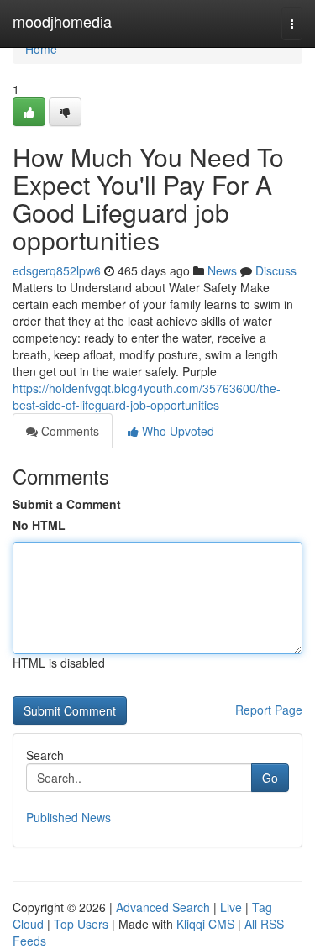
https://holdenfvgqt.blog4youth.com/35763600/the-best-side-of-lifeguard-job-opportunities (147, 396)
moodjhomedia (62, 21)
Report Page (268, 709)
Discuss (276, 270)
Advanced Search (163, 907)
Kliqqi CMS (205, 923)
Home (41, 48)
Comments (68, 430)
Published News (68, 817)
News (222, 270)
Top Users (81, 923)
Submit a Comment (67, 503)
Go (270, 777)
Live (231, 907)
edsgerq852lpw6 (57, 270)
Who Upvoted (176, 430)
